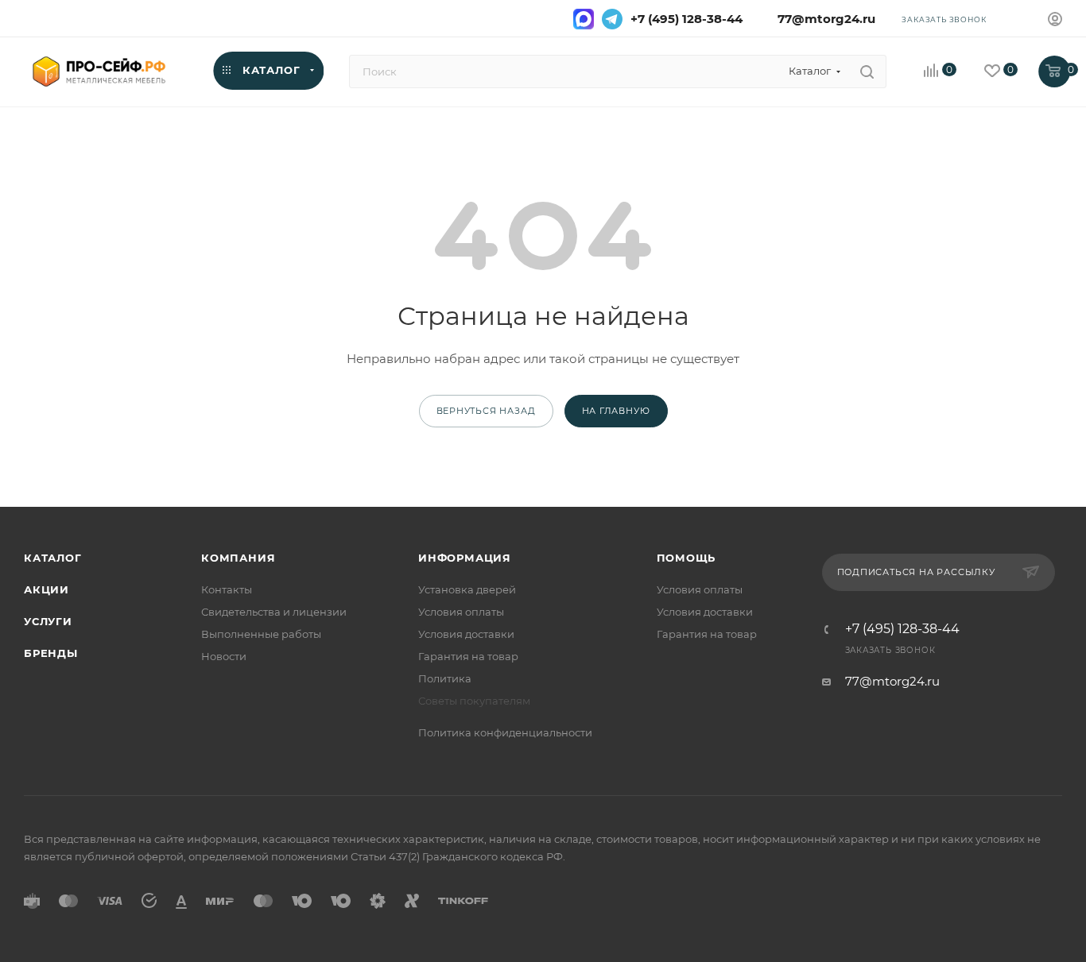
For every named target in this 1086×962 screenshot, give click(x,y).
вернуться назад (486, 410)
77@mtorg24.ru (823, 19)
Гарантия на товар (468, 656)
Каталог (53, 557)
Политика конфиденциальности (505, 732)
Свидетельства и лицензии (274, 611)
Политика (444, 678)
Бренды (51, 653)
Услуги (48, 621)
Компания (238, 557)
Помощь (686, 557)
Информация (464, 557)
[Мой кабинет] (1055, 21)
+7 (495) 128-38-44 (686, 19)
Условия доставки (466, 634)
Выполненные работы (261, 634)
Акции (46, 589)
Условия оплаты (461, 611)
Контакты (226, 589)
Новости (223, 656)
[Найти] (866, 71)
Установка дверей (467, 589)
